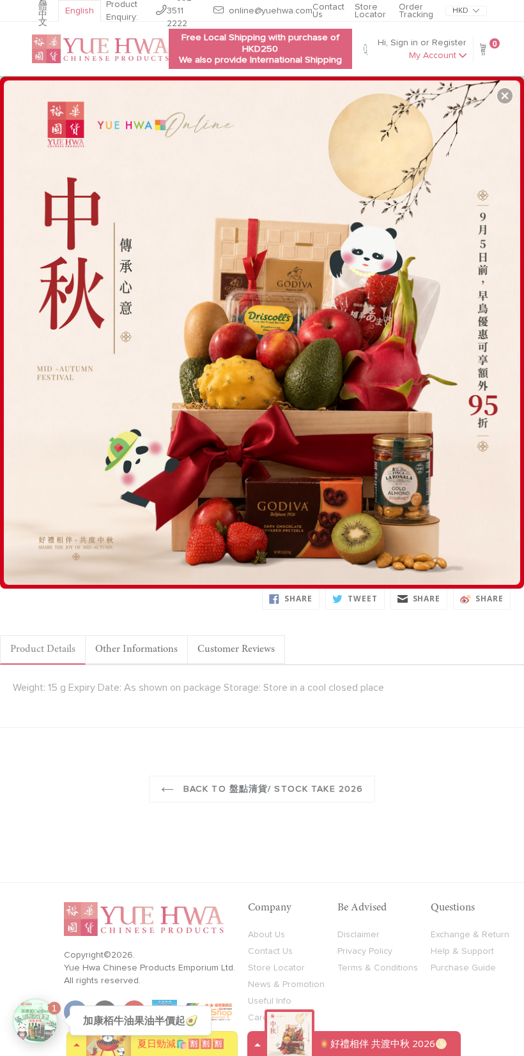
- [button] (264, 327)
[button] (504, 95)
